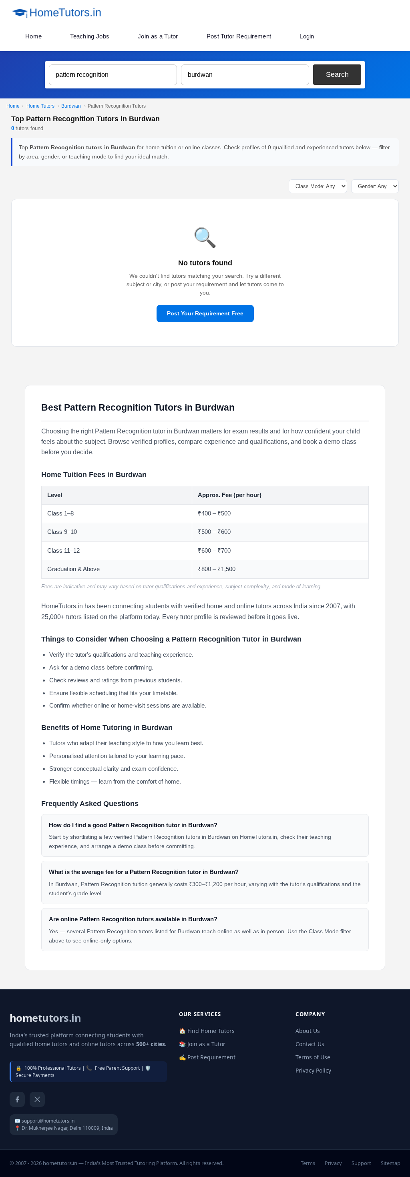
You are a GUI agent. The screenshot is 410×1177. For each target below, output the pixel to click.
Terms (308, 1163)
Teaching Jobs (89, 36)
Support (361, 1163)
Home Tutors (40, 106)
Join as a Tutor (158, 36)
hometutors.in (45, 1018)
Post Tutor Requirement (239, 36)
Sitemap (390, 1163)
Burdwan (71, 106)
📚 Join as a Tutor (202, 1044)
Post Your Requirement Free (205, 313)
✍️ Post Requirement (207, 1057)
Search (337, 74)
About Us (307, 1031)
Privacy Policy (313, 1070)
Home (33, 36)
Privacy (333, 1163)
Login (306, 36)
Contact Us (309, 1044)
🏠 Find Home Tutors (207, 1031)
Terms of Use (312, 1057)
